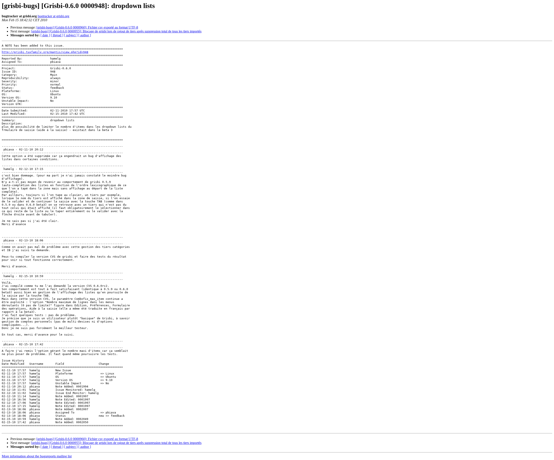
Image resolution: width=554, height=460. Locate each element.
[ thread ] (57, 35)
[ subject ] (70, 35)
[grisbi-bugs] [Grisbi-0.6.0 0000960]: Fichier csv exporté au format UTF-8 (87, 27)
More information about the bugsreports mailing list (37, 456)
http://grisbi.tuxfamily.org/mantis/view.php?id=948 (45, 52)
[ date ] (45, 35)
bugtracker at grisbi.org (53, 16)
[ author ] (84, 35)
